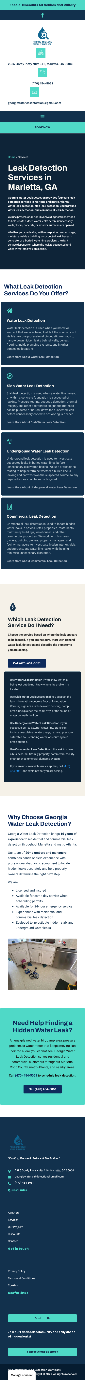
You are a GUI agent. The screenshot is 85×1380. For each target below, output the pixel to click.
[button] (42, 116)
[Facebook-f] (42, 15)
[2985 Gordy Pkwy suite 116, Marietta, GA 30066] (40, 53)
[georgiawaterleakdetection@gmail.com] (34, 92)
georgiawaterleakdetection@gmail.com (34, 103)
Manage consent (22, 1375)
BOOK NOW (42, 127)
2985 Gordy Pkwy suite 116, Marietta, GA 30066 (41, 64)
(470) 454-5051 (42, 83)
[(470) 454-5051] (42, 72)
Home (11, 157)
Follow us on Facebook (42, 1352)
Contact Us (43, 1318)
